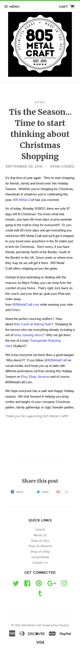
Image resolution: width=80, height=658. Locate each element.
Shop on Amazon (40, 546)
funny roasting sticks (28, 335)
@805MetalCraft (55, 360)
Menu (14, 6)
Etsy (24, 376)
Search (40, 529)
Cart (64, 6)
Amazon (43, 376)
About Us (40, 535)
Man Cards (21, 324)
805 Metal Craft (23, 200)
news (40, 102)
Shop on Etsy (40, 541)
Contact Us (40, 563)
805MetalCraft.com (26, 304)
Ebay (32, 376)
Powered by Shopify (56, 625)
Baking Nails (42, 324)
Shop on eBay (40, 551)
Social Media (40, 557)
